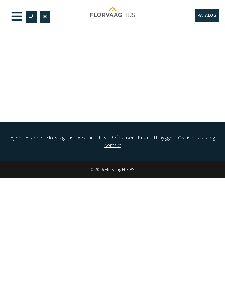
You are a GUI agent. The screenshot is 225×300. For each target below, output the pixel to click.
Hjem (15, 137)
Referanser (122, 137)
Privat (144, 137)
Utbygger (164, 137)
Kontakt (112, 145)
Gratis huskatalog (196, 137)
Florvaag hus (60, 137)
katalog (206, 15)
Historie (33, 137)
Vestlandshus (92, 137)
